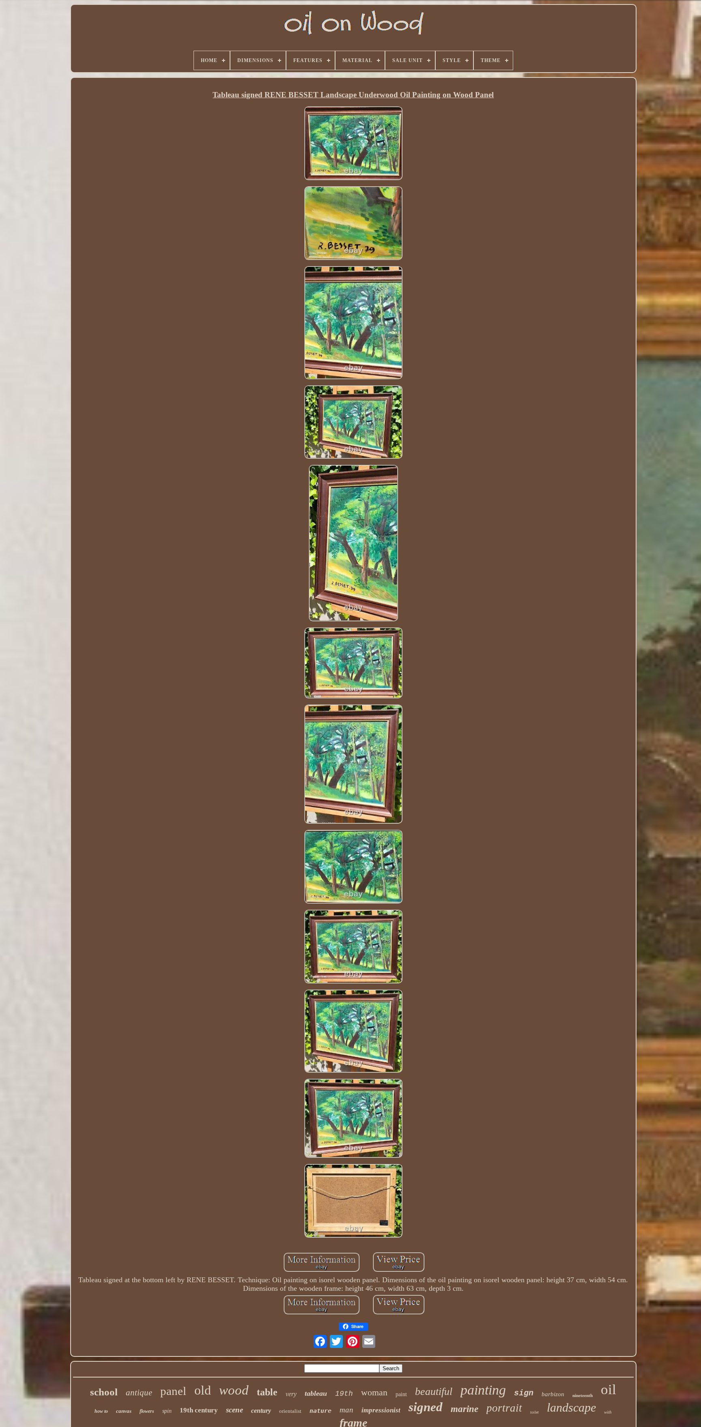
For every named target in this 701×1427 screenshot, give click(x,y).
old (202, 1390)
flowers (147, 1411)
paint (401, 1394)
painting (483, 1389)
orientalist (290, 1411)
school (104, 1391)
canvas (123, 1411)
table (267, 1392)
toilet (534, 1412)
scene (234, 1410)
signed (426, 1407)
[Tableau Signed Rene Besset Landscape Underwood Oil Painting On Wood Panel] (353, 144)
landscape (571, 1407)
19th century (199, 1410)
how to (101, 1411)
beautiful (433, 1391)
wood (234, 1390)
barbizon (553, 1394)
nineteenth (582, 1395)
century (261, 1410)
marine (464, 1409)
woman (374, 1392)
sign (523, 1393)
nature (320, 1410)
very (291, 1394)
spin (167, 1411)
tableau (316, 1393)
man (346, 1410)
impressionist (380, 1410)
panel (173, 1390)
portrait (504, 1408)
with (608, 1412)
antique (139, 1392)
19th (344, 1394)
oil (608, 1389)
